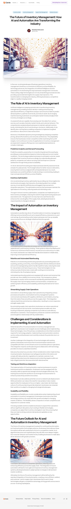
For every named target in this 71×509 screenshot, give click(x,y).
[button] (15, 2)
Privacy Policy (35, 498)
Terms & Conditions (46, 498)
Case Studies (31, 2)
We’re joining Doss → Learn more (59, 2)
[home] (7, 2)
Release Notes (19, 498)
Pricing (38, 2)
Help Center (28, 498)
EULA (53, 498)
